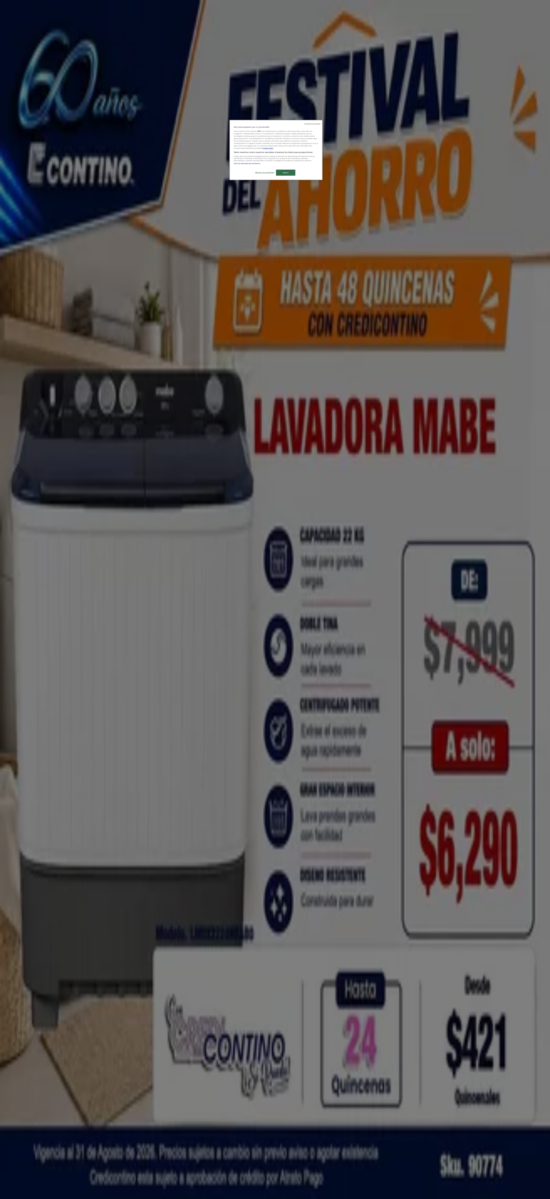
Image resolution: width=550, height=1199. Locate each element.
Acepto (285, 172)
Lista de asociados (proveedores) (247, 163)
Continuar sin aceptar (312, 124)
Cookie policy (268, 148)
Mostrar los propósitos (264, 172)
